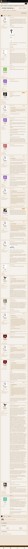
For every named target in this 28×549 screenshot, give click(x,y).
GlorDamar (4, 10)
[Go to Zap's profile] (5, 499)
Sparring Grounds (14, 10)
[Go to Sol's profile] (5, 52)
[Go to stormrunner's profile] (5, 81)
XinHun (5, 487)
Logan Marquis (5, 72)
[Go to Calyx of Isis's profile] (5, 278)
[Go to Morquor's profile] (5, 301)
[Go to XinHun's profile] (5, 484)
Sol (5, 54)
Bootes (5, 180)
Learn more (1, 1)
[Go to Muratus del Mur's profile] (5, 210)
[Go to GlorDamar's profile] (5, 19)
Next (4, 15)
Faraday (5, 148)
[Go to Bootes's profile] (5, 120)
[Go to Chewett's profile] (5, 94)
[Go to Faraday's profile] (5, 146)
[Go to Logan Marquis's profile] (5, 69)
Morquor (5, 303)
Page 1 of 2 (9, 15)
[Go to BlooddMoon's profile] (5, 336)
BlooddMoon (5, 339)
